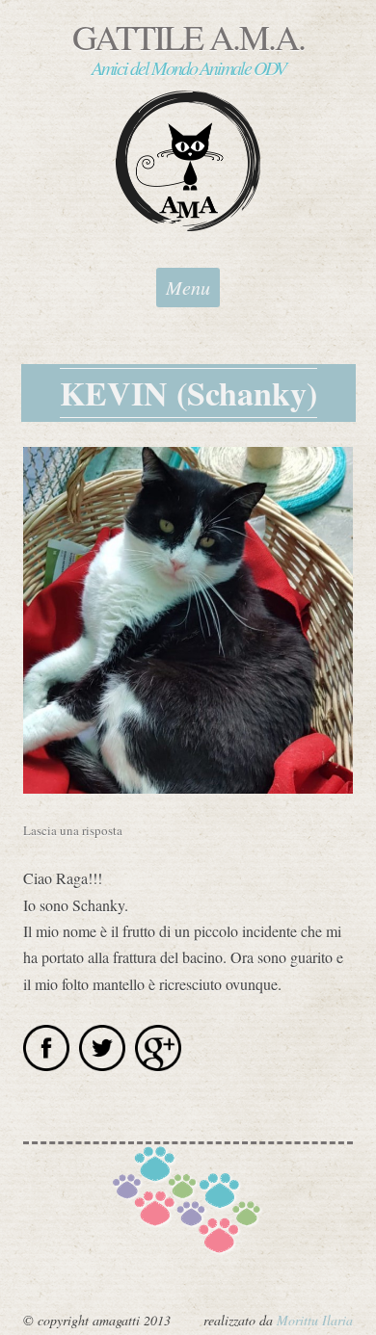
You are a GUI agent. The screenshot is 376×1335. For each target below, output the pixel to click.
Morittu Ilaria (315, 1320)
